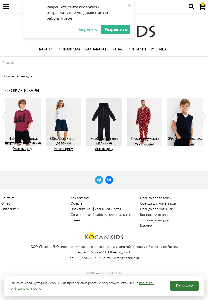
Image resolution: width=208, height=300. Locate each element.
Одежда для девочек (155, 198)
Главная (8, 63)
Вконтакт (109, 180)
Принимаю (184, 286)
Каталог (46, 49)
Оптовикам (69, 49)
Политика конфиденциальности (96, 209)
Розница (159, 49)
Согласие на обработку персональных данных (101, 217)
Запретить (87, 29)
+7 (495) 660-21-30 (88, 258)
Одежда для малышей (156, 209)
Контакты (137, 49)
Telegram (99, 180)
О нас (118, 49)
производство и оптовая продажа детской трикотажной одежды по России (124, 247)
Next (200, 126)
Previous (8, 126)
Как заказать (96, 49)
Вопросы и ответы (154, 215)
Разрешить (116, 29)
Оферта (76, 203)
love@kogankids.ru (126, 258)
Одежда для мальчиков (158, 203)
